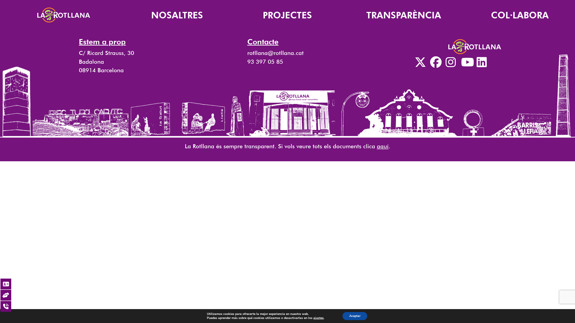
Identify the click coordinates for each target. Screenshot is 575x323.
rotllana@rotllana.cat (275, 52)
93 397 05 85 (265, 61)
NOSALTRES (177, 15)
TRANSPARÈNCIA (403, 15)
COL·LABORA (520, 15)
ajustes (318, 318)
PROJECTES (287, 15)
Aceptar (354, 316)
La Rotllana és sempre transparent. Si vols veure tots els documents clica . (287, 146)
